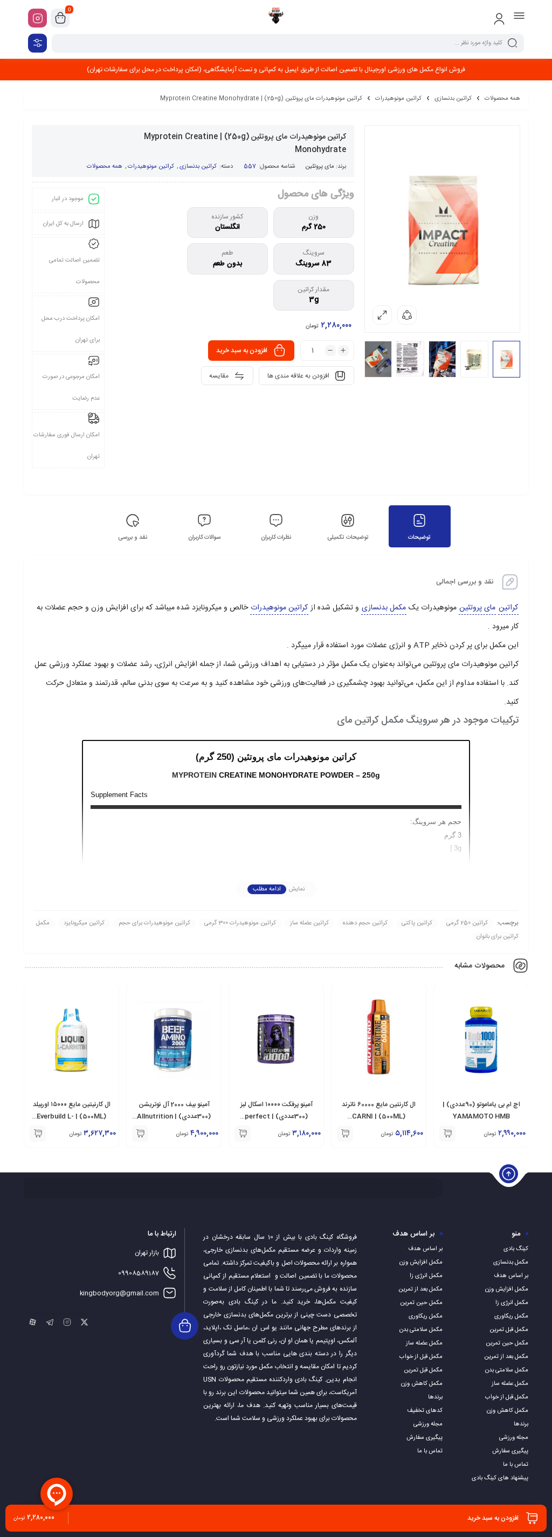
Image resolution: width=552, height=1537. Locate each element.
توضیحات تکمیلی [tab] (348, 538)
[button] (447, 1134)
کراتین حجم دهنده (365, 923)
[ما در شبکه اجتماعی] (37, 18)
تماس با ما (515, 1465)
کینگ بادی (515, 1249)
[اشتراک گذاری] (407, 315)
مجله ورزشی (513, 1438)
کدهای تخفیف (425, 1411)
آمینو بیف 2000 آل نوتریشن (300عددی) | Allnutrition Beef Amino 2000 (174, 1116)
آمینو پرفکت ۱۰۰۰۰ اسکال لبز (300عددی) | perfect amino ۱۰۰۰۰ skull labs (276, 1116)
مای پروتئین (319, 166)
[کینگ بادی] (276, 18)
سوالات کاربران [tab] (204, 538)
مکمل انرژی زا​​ (511, 1303)
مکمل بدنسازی (384, 607)
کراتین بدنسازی (453, 99)
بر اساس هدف (511, 1276)
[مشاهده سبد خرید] (60, 18)
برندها (521, 1424)
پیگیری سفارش (510, 1451)
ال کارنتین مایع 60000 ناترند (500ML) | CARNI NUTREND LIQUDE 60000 (379, 1116)
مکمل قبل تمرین (508, 1330)
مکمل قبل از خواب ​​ (506, 1397)
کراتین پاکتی (417, 923)
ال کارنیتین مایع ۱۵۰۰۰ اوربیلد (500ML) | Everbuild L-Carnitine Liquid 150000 (72, 1116)
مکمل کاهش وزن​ (507, 1411)
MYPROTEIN (194, 775)
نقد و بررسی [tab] (132, 538)
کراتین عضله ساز (309, 923)
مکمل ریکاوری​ (511, 1316)
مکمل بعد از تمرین (506, 1357)
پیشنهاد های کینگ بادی (500, 1478)
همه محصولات (502, 99)
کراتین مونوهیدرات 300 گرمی (240, 923)
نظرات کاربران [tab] (276, 538)
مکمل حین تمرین (507, 1343)
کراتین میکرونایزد (84, 923)
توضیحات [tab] (419, 538)
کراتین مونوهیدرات (398, 99)
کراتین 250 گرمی (467, 923)
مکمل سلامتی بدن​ (506, 1370)
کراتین (508, 607)
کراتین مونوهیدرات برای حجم (154, 923)
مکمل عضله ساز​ (510, 1384)
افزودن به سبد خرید (241, 350)
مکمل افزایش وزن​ (506, 1289)
